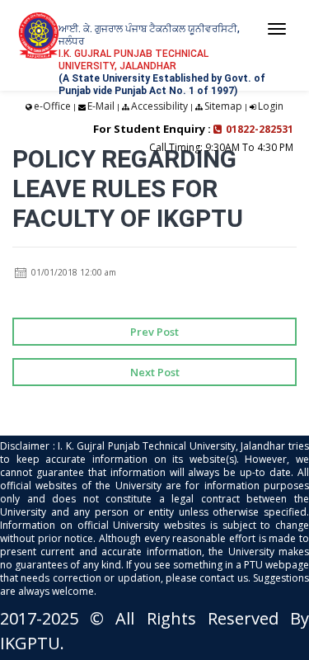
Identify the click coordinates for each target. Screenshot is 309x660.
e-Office (52, 106)
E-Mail (101, 106)
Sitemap (223, 106)
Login (270, 106)
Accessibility (159, 106)
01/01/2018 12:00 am (72, 272)
